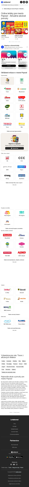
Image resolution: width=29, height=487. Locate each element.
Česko (10, 467)
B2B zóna (14, 447)
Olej (20, 361)
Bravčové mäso (11, 366)
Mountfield (3, 396)
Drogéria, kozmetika (11, 387)
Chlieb (3, 364)
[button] (24, 2)
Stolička (15, 361)
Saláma (13, 369)
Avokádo (9, 361)
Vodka (3, 361)
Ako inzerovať (14, 444)
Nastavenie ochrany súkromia (14, 475)
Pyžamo (15, 364)
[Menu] (27, 2)
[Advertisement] (14, 195)
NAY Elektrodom (13, 396)
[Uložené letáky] (21, 2)
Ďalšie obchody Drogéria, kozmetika (14, 228)
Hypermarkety (4, 386)
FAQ (14, 423)
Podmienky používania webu (14, 478)
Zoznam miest (14, 431)
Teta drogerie (23, 395)
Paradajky (9, 364)
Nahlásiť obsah (14, 429)
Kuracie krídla (19, 366)
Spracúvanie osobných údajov (14, 481)
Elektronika (10, 386)
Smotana (8, 369)
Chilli (25, 364)
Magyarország (15, 467)
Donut (20, 364)
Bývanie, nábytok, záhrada (18, 386)
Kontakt (14, 426)
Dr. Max (7, 396)
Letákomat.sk (18, 471)
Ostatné (23, 387)
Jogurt (3, 366)
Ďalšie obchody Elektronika (14, 328)
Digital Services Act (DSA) (14, 483)
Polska (21, 467)
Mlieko (24, 361)
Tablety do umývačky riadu (8, 372)
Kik (18, 395)
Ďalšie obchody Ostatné (14, 314)
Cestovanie (18, 387)
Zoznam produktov (14, 434)
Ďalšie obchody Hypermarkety (14, 131)
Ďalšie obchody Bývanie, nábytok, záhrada (14, 259)
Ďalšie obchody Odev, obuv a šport (14, 182)
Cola (3, 369)
